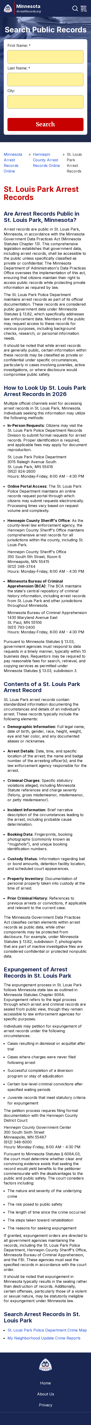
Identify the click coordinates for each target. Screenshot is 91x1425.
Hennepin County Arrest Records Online (46, 160)
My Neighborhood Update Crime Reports (43, 1338)
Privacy (45, 1405)
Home (45, 1383)
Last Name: (18, 68)
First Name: (19, 45)
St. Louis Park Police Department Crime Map (47, 1330)
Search (45, 124)
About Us (45, 1394)
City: (11, 90)
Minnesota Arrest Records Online (13, 162)
